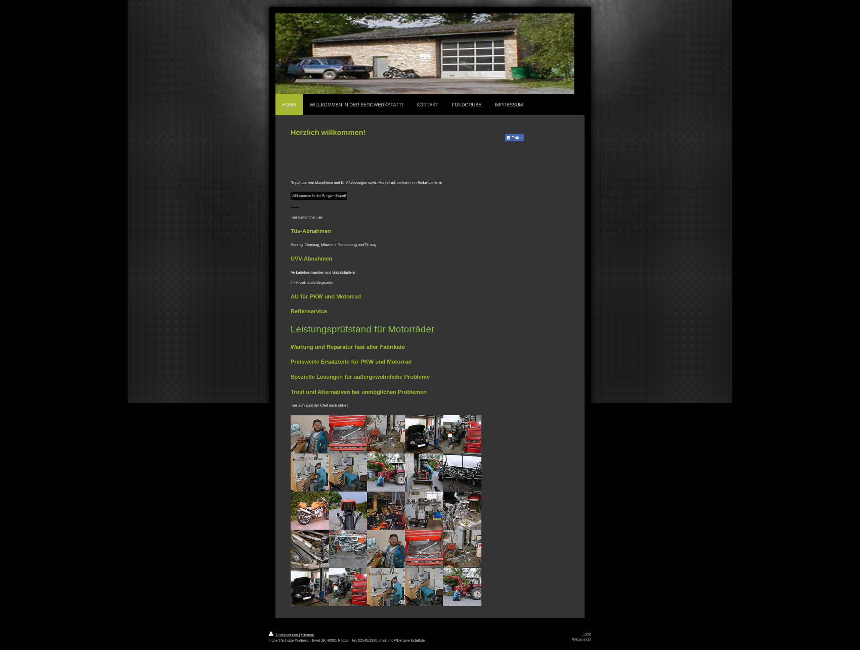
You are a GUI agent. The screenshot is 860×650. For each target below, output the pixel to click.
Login (587, 634)
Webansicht (581, 639)
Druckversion (287, 635)
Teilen (517, 138)
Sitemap (307, 635)
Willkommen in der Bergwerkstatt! (319, 196)
